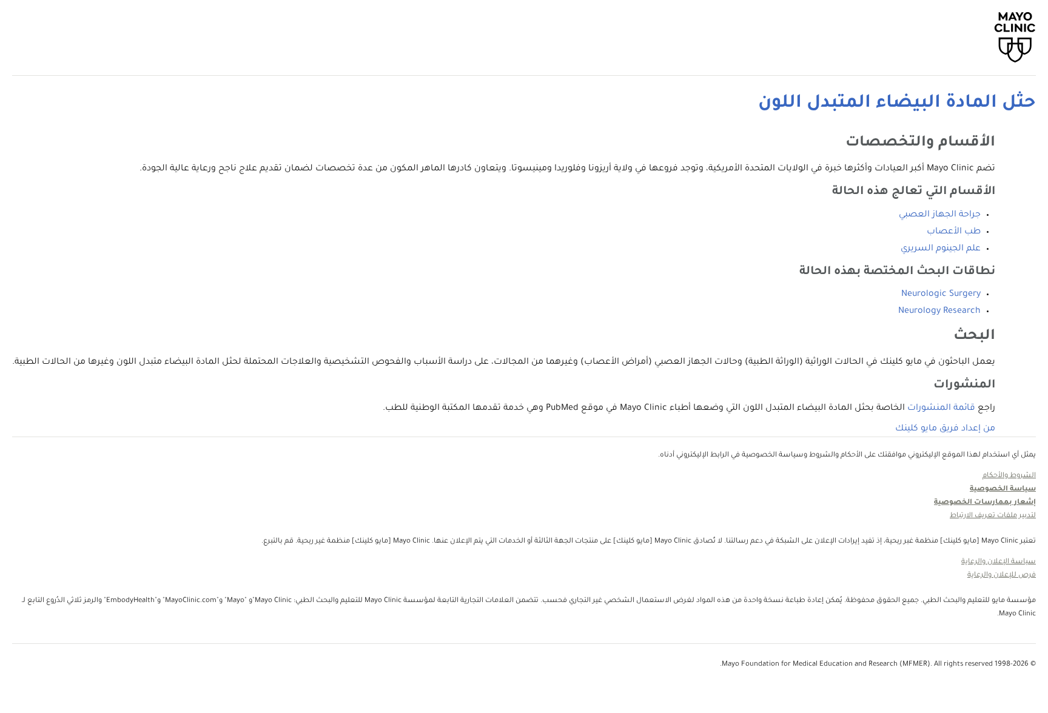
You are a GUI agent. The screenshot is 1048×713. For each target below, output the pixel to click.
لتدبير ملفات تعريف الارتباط (993, 516)
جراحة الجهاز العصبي (940, 215)
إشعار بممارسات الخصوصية (985, 503)
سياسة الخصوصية (1003, 490)
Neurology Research (939, 311)
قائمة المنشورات (941, 408)
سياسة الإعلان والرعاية (998, 562)
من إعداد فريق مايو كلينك (945, 429)
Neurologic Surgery (941, 295)
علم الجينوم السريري (941, 249)
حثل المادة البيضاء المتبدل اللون (897, 103)
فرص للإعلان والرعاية (1001, 576)
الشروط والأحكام (1009, 476)
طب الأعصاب (954, 232)
